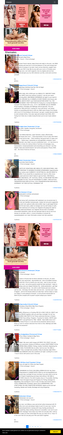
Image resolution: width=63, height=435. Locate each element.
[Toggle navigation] (54, 2)
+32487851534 (57, 300)
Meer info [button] (5, 432)
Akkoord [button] (55, 431)
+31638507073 (57, 420)
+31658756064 (57, 187)
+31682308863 (57, 154)
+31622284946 (57, 358)
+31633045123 (57, 79)
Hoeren (9, 2)
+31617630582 (57, 122)
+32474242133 (57, 219)
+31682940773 (57, 391)
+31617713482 (57, 330)
